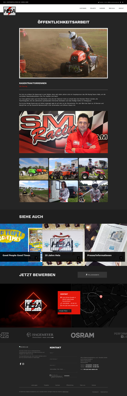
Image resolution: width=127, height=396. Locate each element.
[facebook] (20, 364)
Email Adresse (54, 359)
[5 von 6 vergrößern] (76, 182)
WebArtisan (65, 391)
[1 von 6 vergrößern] (46, 159)
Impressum (95, 392)
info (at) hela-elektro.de (114, 2)
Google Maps (63, 311)
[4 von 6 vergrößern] (46, 182)
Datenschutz (104, 392)
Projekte (46, 385)
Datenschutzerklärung (56, 376)
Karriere (57, 385)
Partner (94, 385)
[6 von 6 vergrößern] (106, 182)
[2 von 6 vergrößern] (76, 159)
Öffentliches (69, 385)
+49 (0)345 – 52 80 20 (69, 303)
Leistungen (34, 385)
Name (51, 352)
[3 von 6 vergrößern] (106, 159)
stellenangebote (93, 275)
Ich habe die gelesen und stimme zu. (57, 377)
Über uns (82, 385)
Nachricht (53, 365)
